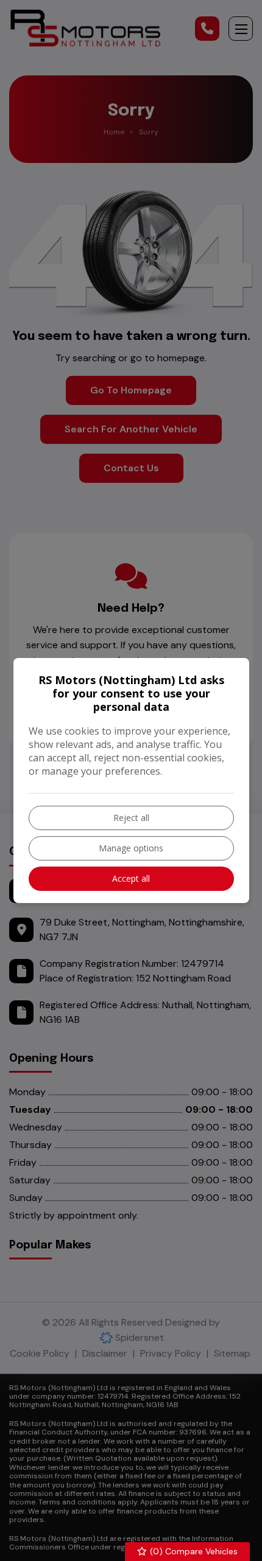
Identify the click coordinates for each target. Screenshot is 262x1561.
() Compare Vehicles (192, 1551)
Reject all (131, 817)
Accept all (131, 878)
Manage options (131, 848)
